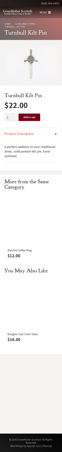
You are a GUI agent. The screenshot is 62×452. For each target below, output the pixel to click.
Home (7, 23)
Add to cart (29, 117)
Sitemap (47, 446)
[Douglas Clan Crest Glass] (31, 304)
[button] (45, 12)
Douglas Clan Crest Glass (22, 334)
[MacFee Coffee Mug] (31, 220)
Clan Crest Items (25, 23)
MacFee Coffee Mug (19, 250)
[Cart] (56, 12)
